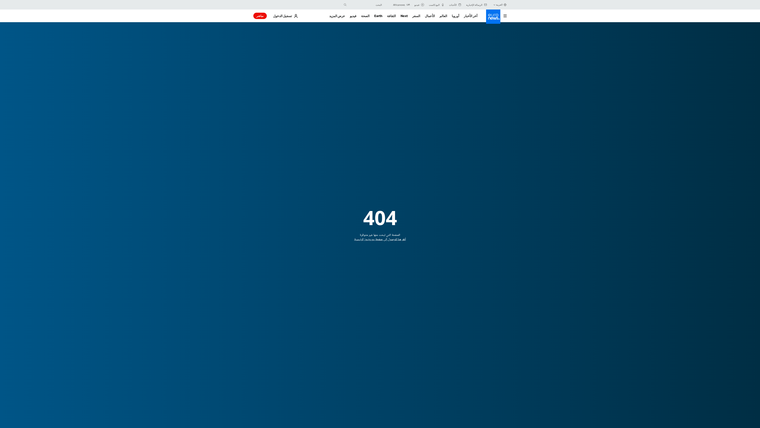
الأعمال (430, 16)
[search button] (345, 5)
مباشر (260, 15)
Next (404, 16)
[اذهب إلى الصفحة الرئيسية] (493, 17)
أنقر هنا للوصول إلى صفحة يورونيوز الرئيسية (380, 239)
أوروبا (455, 16)
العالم (443, 16)
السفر (416, 16)
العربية (499, 4)
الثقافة (391, 16)
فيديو (353, 16)
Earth (378, 16)
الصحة (365, 16)
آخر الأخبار (470, 16)
